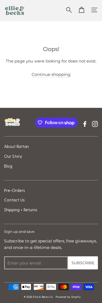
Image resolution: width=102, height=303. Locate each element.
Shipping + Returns (20, 209)
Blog (8, 166)
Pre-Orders (14, 190)
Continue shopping (51, 74)
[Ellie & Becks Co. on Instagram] (95, 123)
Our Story (13, 156)
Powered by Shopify (68, 296)
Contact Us (14, 199)
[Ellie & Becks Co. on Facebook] (85, 123)
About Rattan (16, 146)
